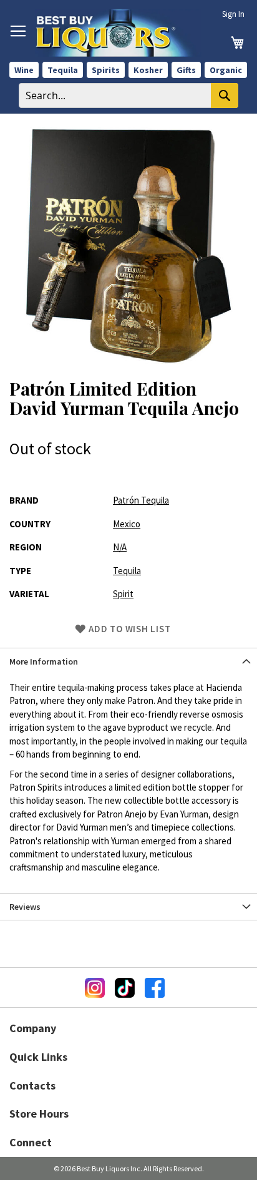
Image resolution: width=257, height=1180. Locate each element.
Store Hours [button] (39, 1113)
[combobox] (128, 95)
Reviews (25, 906)
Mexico (126, 524)
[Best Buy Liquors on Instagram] (95, 988)
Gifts (186, 70)
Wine (24, 70)
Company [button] (32, 1028)
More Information (43, 661)
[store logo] (118, 33)
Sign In (233, 14)
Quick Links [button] (38, 1057)
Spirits (106, 70)
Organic (226, 70)
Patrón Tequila (141, 500)
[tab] (128, 661)
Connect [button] (30, 1142)
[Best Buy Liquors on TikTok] (125, 988)
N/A (120, 547)
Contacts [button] (32, 1085)
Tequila (62, 70)
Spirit (123, 594)
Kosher (148, 70)
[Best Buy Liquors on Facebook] (155, 988)
